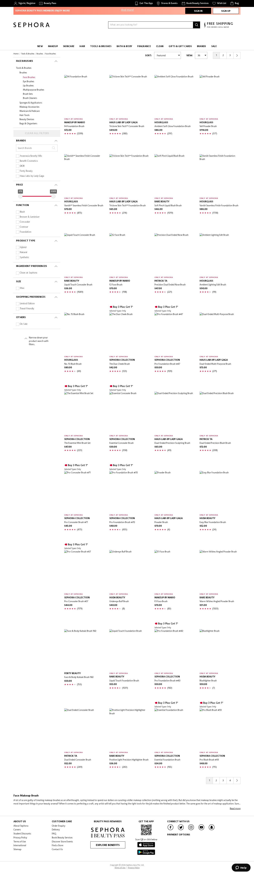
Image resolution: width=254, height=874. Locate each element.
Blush (22, 212)
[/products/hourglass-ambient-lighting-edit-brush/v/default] (220, 253)
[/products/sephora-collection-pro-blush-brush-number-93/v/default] (220, 728)
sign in (198, 11)
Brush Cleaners (30, 98)
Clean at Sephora (28, 273)
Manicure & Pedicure (30, 111)
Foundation (25, 232)
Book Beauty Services (62, 837)
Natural (23, 252)
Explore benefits (108, 845)
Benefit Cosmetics (29, 161)
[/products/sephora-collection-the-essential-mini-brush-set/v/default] (84, 412)
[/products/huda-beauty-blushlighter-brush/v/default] (220, 649)
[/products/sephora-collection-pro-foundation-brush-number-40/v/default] (174, 649)
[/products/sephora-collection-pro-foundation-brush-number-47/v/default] (174, 333)
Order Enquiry (58, 825)
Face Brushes (29, 77)
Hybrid (23, 247)
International (19, 845)
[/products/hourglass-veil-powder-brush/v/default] (220, 95)
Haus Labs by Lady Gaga (32, 176)
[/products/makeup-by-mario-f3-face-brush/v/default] (174, 570)
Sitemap (17, 849)
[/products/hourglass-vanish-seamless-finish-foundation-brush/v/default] (220, 174)
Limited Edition (27, 304)
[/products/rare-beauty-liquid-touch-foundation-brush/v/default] (129, 649)
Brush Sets (28, 93)
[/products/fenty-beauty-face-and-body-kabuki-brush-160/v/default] (84, 649)
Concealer (25, 222)
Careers (17, 829)
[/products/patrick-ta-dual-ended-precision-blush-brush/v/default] (220, 412)
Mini (22, 288)
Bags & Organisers (28, 123)
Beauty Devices (27, 119)
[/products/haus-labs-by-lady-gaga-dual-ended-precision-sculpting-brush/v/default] (174, 412)
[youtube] (201, 829)
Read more (235, 808)
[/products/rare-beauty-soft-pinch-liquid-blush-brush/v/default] (174, 174)
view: (189, 56)
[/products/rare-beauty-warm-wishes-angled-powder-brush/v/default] (220, 570)
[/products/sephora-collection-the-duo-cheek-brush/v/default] (129, 333)
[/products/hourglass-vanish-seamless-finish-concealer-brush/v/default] (84, 174)
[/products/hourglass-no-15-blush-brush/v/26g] (84, 333)
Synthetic (24, 257)
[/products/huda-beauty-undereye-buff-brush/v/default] (129, 570)
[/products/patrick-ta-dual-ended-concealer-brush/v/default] (84, 728)
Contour (24, 227)
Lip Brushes (28, 85)
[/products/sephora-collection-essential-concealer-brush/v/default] (129, 412)
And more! (127, 7)
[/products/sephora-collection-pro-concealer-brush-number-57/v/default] (84, 570)
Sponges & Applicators (31, 102)
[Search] (196, 24)
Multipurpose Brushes (33, 89)
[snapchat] (211, 829)
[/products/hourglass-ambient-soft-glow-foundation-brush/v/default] (174, 95)
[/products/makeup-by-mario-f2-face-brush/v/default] (129, 253)
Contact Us (57, 849)
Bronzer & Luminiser (29, 217)
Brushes (23, 72)
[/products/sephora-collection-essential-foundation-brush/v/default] (174, 728)
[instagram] (191, 829)
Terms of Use (19, 841)
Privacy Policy (20, 837)
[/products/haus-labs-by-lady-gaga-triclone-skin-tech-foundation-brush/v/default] (129, 174)
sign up (226, 11)
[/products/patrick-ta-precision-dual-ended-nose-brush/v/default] (174, 253)
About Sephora (20, 825)
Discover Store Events (62, 841)
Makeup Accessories (29, 106)
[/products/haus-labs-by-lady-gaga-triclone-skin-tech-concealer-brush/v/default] (129, 95)
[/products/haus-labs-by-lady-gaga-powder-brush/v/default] (174, 491)
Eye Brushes (28, 81)
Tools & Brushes (23, 67)
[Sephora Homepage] (31, 26)
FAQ (54, 833)
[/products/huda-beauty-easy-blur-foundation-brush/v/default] (220, 491)
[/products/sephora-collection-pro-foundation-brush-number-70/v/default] (129, 491)
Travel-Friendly (27, 309)
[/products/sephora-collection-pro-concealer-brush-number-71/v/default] (84, 491)
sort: (148, 56)
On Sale (23, 324)
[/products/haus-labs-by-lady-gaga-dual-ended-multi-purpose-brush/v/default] (220, 333)
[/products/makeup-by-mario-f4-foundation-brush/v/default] (84, 95)
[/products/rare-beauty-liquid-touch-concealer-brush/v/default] (84, 253)
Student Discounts (22, 833)
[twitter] (180, 829)
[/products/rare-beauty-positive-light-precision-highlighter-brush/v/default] (129, 728)
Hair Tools (24, 115)
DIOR (22, 166)
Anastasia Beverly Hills (31, 156)
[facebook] (170, 829)
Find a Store (57, 845)
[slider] (20, 196)
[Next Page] (237, 55)
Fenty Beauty (26, 171)
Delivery (56, 829)
